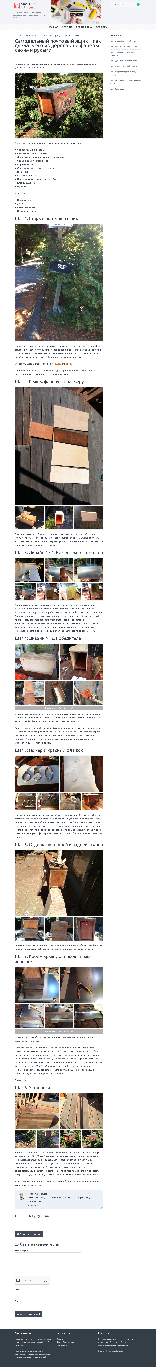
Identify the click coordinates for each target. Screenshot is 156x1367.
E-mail (18, 1301)
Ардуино (67, 27)
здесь (58, 363)
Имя (17, 1289)
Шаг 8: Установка (117, 89)
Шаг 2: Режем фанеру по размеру (124, 47)
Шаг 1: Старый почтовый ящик (123, 41)
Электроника (84, 27)
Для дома (102, 27)
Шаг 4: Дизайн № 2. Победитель (123, 61)
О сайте (60, 1339)
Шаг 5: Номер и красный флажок (124, 66)
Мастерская (32, 35)
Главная (53, 27)
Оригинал (33, 1205)
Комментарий (21, 1251)
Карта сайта (62, 1345)
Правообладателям (65, 1342)
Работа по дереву (51, 35)
